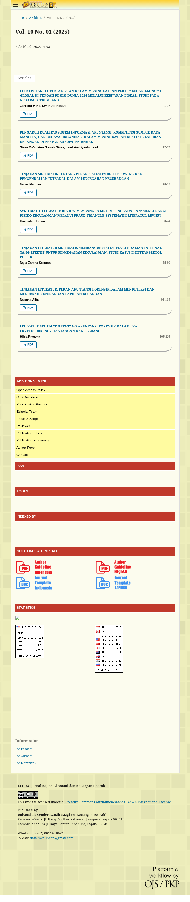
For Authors (23, 756)
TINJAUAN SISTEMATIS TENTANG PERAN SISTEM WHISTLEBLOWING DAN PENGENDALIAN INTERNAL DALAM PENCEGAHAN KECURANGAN (81, 176)
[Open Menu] (15, 4)
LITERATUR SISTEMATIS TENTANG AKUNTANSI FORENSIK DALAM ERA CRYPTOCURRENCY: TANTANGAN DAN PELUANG (78, 328)
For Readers (23, 749)
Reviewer (23, 426)
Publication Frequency (32, 440)
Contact (22, 455)
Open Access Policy (30, 390)
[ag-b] (33, 573)
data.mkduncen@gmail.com (51, 838)
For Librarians (25, 763)
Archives (35, 18)
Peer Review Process (32, 404)
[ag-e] (113, 573)
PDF (29, 114)
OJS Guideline (27, 397)
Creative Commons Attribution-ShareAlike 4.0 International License (118, 802)
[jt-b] (33, 589)
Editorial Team (26, 411)
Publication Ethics (29, 433)
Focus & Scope (27, 419)
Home (19, 18)
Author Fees (25, 447)
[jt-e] (113, 589)
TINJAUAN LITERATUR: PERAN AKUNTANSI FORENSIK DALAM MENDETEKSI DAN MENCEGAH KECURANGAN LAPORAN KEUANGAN (87, 291)
